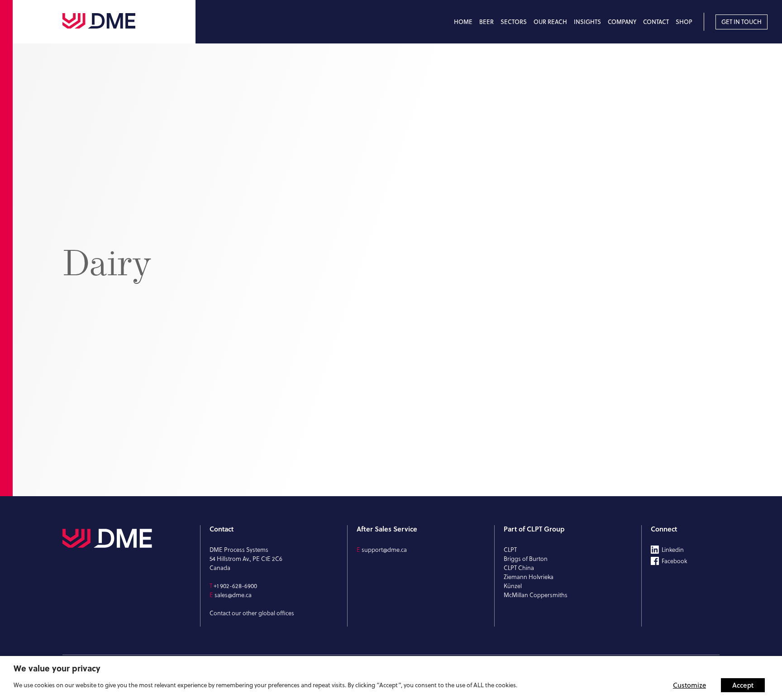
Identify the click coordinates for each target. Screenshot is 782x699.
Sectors (514, 22)
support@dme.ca (384, 550)
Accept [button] (742, 685)
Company (622, 22)
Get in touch (741, 22)
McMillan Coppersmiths (535, 595)
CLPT (510, 550)
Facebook (674, 561)
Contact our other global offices (252, 613)
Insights (587, 22)
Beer (486, 22)
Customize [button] (689, 685)
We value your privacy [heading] (57, 668)
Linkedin (673, 550)
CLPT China (519, 568)
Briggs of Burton (526, 559)
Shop (684, 22)
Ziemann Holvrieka (528, 577)
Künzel (513, 586)
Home (463, 22)
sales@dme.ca (233, 595)
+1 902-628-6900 (235, 586)
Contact (656, 22)
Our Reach (550, 22)
